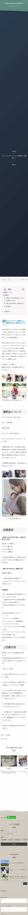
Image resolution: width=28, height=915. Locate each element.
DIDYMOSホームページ (12, 637)
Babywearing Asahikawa (14, 3)
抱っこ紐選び (3, 839)
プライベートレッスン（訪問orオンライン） (17, 870)
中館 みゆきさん (15, 433)
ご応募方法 (7, 311)
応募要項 (6, 295)
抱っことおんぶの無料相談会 (16, 863)
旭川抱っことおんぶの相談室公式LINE (13, 652)
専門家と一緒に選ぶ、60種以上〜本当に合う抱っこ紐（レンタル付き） (17, 877)
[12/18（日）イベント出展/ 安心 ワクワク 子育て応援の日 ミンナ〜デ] (9, 761)
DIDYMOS (14, 356)
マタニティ (11, 839)
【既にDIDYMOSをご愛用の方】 (15, 303)
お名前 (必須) (4, 897)
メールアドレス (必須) (6, 906)
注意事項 (8, 306)
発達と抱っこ (17, 839)
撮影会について (8, 292)
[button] (23, 289)
